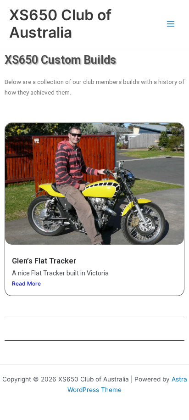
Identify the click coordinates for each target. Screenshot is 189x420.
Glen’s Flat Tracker (44, 261)
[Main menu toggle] (170, 24)
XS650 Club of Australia (60, 23)
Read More (26, 283)
